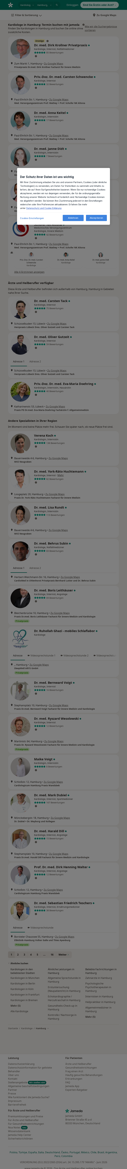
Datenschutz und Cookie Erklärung (43, 208)
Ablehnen (73, 218)
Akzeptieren (96, 218)
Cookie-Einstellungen (32, 218)
